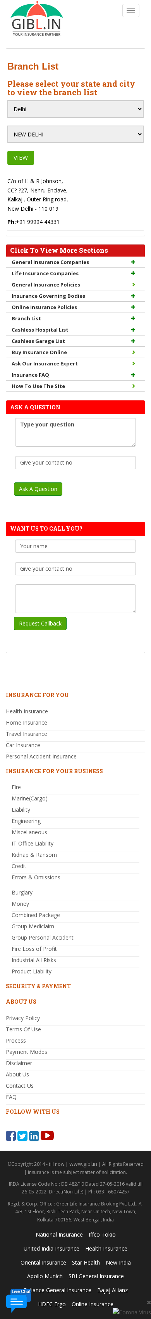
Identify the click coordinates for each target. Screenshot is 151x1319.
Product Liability (31, 971)
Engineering (26, 821)
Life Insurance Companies (45, 273)
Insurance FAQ (30, 374)
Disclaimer (19, 1063)
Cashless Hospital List (40, 329)
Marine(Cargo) (30, 798)
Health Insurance (27, 711)
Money (20, 903)
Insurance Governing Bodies (48, 295)
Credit (19, 866)
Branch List (26, 318)
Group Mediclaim (33, 926)
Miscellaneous (29, 832)
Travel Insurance (26, 733)
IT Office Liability (32, 843)
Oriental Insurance (43, 1262)
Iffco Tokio (102, 1234)
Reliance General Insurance (57, 1290)
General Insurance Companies (50, 262)
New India (118, 1262)
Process (16, 1040)
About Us (17, 1074)
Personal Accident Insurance (41, 756)
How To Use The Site (38, 386)
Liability (21, 809)
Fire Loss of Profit (34, 948)
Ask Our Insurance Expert (45, 363)
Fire (16, 787)
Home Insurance (26, 722)
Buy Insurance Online (39, 352)
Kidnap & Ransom (34, 854)
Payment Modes (26, 1051)
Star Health (86, 1262)
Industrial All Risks (34, 960)
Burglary (22, 892)
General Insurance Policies (46, 284)
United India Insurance (51, 1248)
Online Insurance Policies (44, 307)
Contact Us (20, 1085)
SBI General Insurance (96, 1276)
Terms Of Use (23, 1029)
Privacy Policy (23, 1018)
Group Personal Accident (43, 937)
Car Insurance (23, 745)
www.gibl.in (83, 1163)
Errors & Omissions (36, 877)
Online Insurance (92, 1304)
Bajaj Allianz (112, 1290)
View (21, 157)
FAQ (11, 1097)
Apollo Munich (45, 1276)
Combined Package (36, 915)
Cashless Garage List (38, 340)
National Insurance (59, 1234)
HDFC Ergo (52, 1304)
